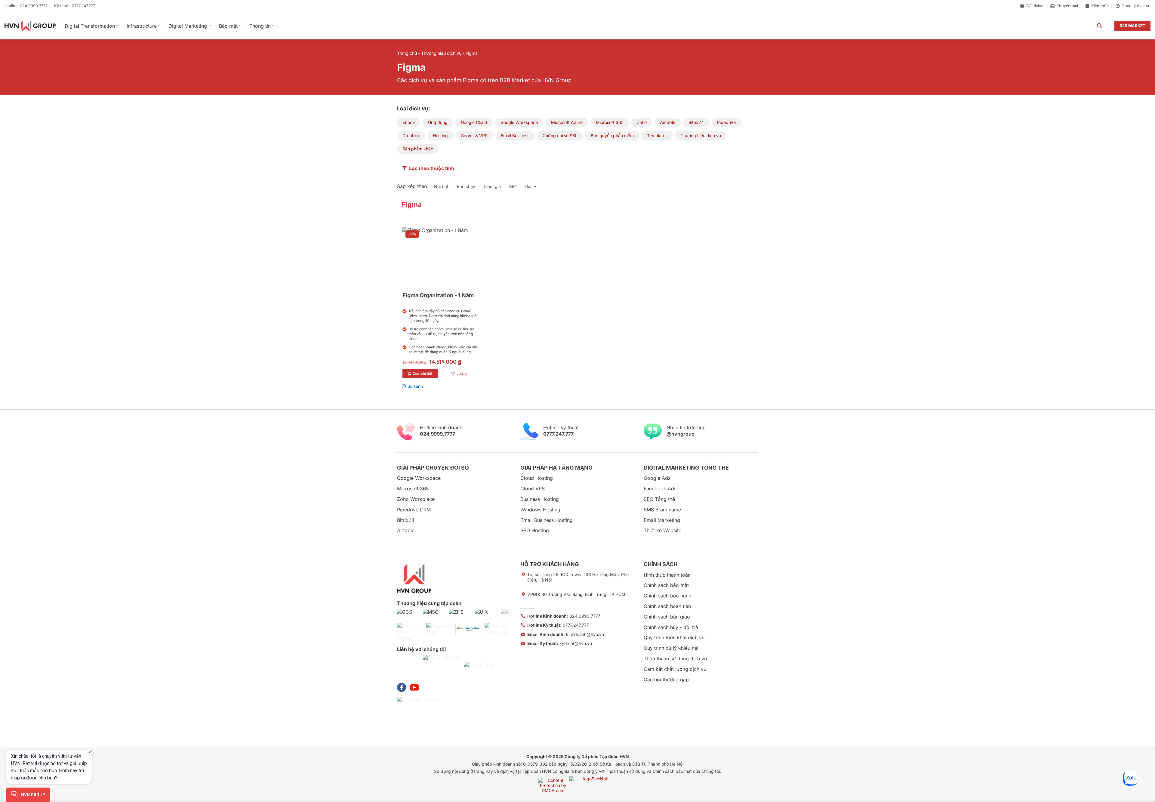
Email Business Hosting (546, 520)
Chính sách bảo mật (666, 585)
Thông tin (260, 26)
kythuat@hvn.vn (559, 643)
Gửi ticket (1034, 6)
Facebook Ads (660, 489)
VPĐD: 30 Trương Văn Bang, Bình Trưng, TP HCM (576, 594)
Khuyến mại (1067, 6)
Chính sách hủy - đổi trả (671, 627)
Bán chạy (466, 186)
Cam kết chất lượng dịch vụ (675, 669)
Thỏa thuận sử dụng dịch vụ (675, 658)
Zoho (642, 122)
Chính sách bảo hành (667, 596)
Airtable (667, 122)
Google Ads (657, 478)
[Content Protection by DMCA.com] (553, 785)
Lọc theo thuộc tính (431, 168)
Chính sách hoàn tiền (667, 606)
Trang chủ (407, 53)
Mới (512, 186)
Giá (528, 186)
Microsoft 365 (610, 122)
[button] (1099, 26)
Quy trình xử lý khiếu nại (671, 648)
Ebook (408, 122)
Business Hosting (539, 499)
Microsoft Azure (567, 122)
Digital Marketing (187, 26)
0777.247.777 (558, 625)
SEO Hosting (534, 530)
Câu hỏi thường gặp (666, 680)
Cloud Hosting (536, 478)
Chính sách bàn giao (667, 617)
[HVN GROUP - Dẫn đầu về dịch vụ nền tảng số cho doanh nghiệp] (30, 26)
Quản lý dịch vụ (1136, 6)
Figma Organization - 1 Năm (438, 295)
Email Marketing (662, 520)
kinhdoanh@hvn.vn (565, 634)
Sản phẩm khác (417, 148)
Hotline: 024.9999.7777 (26, 6)
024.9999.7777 (563, 615)
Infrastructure (142, 26)
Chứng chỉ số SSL (560, 135)
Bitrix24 (696, 122)
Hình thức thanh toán (667, 575)
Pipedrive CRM (414, 510)
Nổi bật (441, 186)
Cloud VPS (532, 489)
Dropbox (411, 135)
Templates (657, 135)
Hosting (440, 135)
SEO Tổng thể (659, 499)
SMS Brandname (662, 510)
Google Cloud (474, 122)
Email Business (515, 135)
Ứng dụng (438, 122)
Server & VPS (474, 135)
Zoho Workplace (416, 499)
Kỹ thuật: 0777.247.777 (74, 6)
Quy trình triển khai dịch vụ (674, 637)
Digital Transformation (90, 26)
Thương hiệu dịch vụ (441, 53)
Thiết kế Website (662, 530)
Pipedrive (726, 122)
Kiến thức (1100, 6)
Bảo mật (228, 26)
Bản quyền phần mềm (612, 135)
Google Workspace (519, 122)
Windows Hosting (540, 510)
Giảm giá (492, 186)
